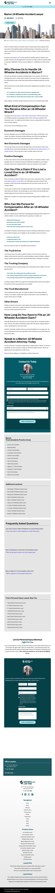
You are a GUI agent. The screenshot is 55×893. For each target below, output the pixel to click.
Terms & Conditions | (9, 889)
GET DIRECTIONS (9, 773)
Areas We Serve (27, 810)
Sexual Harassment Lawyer (27, 854)
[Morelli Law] (10, 2)
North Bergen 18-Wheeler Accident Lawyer (17, 489)
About (27, 805)
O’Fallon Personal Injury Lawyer (14, 613)
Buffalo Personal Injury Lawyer (14, 624)
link (30, 383)
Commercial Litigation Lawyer (27, 848)
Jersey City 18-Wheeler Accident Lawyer (16, 502)
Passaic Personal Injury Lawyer (14, 619)
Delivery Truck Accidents (13, 455)
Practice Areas (27, 812)
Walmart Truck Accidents (13, 474)
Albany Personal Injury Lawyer (14, 622)
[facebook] (22, 794)
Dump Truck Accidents (12, 458)
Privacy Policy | (19, 889)
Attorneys (27, 807)
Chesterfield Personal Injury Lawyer (15, 611)
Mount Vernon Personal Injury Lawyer (16, 616)
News (27, 821)
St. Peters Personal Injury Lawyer (15, 605)
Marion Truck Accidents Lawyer (30, 40)
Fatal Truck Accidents (12, 461)
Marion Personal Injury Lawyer (14, 40)
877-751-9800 (28, 6)
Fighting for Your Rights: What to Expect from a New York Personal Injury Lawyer (27, 881)
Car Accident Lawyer (27, 832)
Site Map (25, 889)
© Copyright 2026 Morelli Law (12, 891)
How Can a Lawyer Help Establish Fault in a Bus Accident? (27, 870)
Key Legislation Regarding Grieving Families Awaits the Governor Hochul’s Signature (27, 877)
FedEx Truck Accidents (12, 463)
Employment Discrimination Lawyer (27, 846)
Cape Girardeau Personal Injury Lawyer (16, 603)
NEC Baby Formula (27, 852)
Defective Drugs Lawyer (27, 850)
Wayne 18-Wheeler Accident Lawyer (15, 497)
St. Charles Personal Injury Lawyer (15, 608)
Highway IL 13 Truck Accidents (14, 466)
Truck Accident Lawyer (27, 834)
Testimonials (27, 816)
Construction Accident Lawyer (27, 837)
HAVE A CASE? (10, 22)
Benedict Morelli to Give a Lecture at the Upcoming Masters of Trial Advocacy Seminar (27, 879)
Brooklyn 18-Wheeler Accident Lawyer (16, 513)
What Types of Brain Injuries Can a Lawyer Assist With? (27, 868)
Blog (27, 823)
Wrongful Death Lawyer (27, 839)
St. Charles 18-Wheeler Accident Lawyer (16, 508)
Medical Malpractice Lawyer (27, 841)
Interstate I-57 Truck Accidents (14, 469)
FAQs (27, 819)
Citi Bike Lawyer (27, 857)
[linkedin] (25, 794)
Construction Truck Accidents (14, 453)
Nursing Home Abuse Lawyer (27, 843)
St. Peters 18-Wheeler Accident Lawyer (16, 505)
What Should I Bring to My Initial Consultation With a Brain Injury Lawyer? (27, 866)
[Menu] (49, 2)
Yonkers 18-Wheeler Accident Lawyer (16, 511)
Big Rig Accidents (11, 447)
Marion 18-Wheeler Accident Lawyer (15, 500)
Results (27, 814)
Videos (27, 825)
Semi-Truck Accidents (12, 472)
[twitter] (29, 794)
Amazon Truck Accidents (13, 444)
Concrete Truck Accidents (13, 450)
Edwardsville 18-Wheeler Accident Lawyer (17, 494)
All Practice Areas (27, 859)
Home (27, 803)
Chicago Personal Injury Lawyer (14, 627)
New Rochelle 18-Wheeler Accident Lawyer (17, 491)
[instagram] (32, 794)
